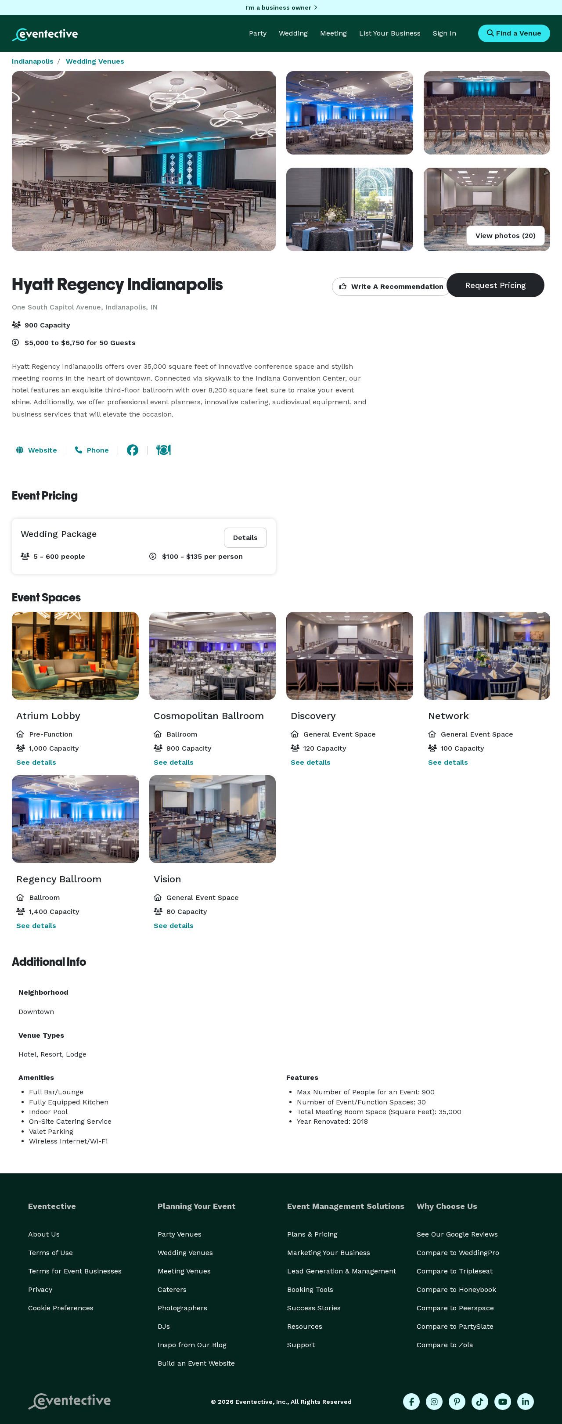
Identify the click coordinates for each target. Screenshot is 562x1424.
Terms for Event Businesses (75, 1271)
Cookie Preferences (61, 1308)
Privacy (40, 1289)
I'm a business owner (278, 7)
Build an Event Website (196, 1363)
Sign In (444, 33)
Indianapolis (33, 61)
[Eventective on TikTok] (480, 1401)
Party (258, 33)
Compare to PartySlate (455, 1326)
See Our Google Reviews (457, 1234)
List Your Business (390, 33)
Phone (97, 450)
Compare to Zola (445, 1345)
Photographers (182, 1308)
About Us (44, 1234)
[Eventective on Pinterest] (457, 1401)
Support (301, 1345)
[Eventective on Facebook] (411, 1401)
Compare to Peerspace (455, 1308)
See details (36, 762)
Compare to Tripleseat (455, 1271)
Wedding (293, 33)
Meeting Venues (184, 1271)
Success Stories (314, 1308)
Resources (304, 1326)
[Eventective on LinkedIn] (525, 1401)
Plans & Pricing (312, 1234)
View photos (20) (506, 235)
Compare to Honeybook (456, 1289)
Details (245, 537)
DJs (164, 1326)
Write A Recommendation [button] (396, 286)
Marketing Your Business (328, 1252)
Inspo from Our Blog (192, 1345)
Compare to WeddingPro (458, 1252)
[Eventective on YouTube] (502, 1401)
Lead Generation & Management (341, 1271)
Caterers (172, 1289)
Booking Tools (310, 1289)
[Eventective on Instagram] (434, 1401)
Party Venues (180, 1234)
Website (41, 450)
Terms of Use (50, 1252)
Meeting (333, 33)
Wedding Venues (95, 61)
